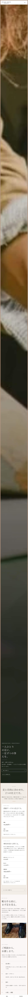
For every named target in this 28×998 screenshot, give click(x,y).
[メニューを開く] (24, 2)
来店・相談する (14, 770)
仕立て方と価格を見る (6, 774)
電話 (7, 996)
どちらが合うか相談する (14, 890)
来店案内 (21, 996)
